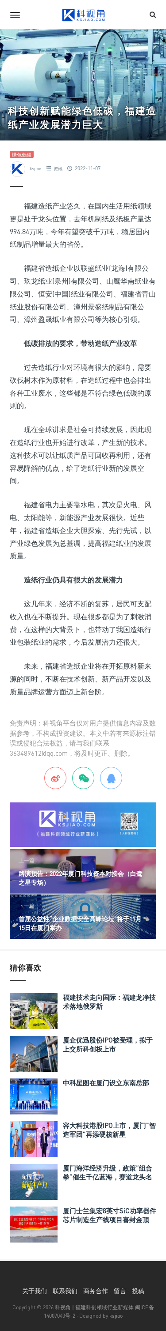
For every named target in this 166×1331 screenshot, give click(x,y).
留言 (120, 1291)
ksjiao (35, 168)
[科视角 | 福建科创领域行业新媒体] (83, 14)
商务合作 (95, 1291)
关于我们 (34, 1291)
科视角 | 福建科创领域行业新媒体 (94, 1307)
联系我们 (65, 1291)
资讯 (58, 168)
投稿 (138, 1291)
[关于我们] (83, 823)
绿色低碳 (21, 154)
